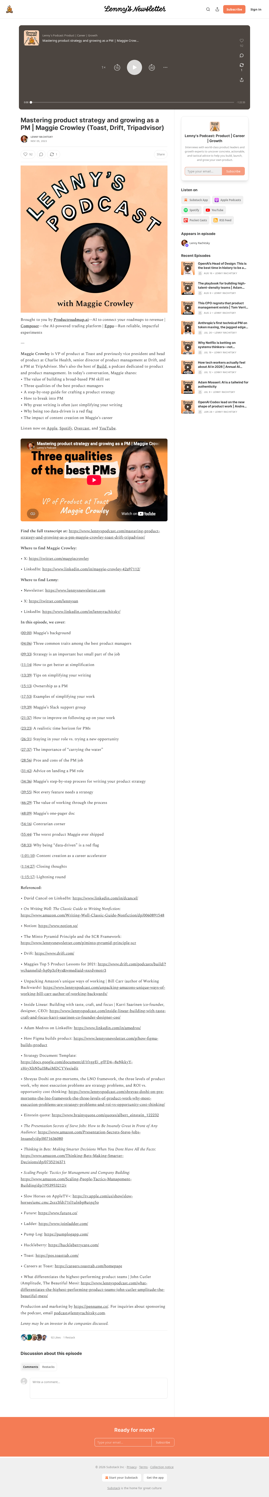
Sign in (256, 9)
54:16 (26, 824)
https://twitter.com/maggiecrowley (59, 559)
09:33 (26, 654)
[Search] (208, 9)
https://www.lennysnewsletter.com (75, 590)
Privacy (132, 1467)
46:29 (26, 803)
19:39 (26, 707)
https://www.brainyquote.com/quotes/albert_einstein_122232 (105, 1115)
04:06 (26, 643)
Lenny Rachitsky (42, 136)
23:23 (26, 728)
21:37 (26, 718)
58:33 (26, 845)
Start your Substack (123, 1478)
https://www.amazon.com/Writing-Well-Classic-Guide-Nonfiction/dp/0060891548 (92, 915)
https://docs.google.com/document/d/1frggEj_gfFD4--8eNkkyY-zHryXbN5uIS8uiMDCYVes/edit (77, 1065)
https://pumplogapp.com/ (66, 1234)
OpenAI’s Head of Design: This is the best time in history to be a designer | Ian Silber (222, 266)
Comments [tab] (30, 1367)
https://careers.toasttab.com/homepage (88, 1266)
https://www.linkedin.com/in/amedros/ (107, 1028)
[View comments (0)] (241, 55)
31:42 (26, 771)
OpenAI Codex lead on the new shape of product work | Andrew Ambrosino (222, 404)
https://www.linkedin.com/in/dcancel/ (105, 898)
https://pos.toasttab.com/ (57, 1256)
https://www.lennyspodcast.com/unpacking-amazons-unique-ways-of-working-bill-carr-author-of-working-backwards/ (93, 991)
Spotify (65, 428)
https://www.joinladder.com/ (63, 1224)
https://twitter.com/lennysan (53, 601)
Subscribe (234, 9)
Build (102, 366)
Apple (52, 428)
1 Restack (69, 1337)
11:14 (26, 665)
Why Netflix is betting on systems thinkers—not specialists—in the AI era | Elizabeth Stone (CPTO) (217, 345)
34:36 (26, 781)
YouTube (107, 428)
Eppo (109, 326)
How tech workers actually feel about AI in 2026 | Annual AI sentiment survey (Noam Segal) (222, 364)
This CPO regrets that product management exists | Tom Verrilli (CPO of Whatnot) (223, 305)
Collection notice (162, 1467)
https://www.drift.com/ (54, 953)
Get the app (155, 1478)
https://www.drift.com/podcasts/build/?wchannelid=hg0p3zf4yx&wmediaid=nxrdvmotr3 (93, 967)
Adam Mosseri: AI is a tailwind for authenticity (223, 384)
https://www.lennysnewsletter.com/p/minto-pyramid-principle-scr (78, 943)
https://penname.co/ (91, 1307)
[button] (103, 67)
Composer (30, 326)
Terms (143, 1467)
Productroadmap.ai (71, 320)
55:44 (26, 834)
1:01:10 (28, 856)
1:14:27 (28, 866)
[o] (188, 268)
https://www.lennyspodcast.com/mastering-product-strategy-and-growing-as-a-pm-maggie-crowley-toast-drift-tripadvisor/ (90, 534)
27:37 (26, 750)
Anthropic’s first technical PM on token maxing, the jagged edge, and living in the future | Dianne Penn (222, 325)
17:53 (26, 697)
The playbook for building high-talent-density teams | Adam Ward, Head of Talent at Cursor (222, 285)
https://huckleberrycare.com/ (73, 1245)
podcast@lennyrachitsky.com (79, 1313)
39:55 (26, 792)
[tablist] (39, 1367)
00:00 (26, 633)
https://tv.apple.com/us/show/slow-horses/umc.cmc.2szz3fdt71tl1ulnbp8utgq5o (77, 1199)
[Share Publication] (217, 9)
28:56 (26, 760)
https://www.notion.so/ (58, 926)
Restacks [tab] (48, 1367)
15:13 (26, 686)
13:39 (26, 675)
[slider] (132, 102)
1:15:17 (28, 877)
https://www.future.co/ (57, 1213)
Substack (113, 1488)
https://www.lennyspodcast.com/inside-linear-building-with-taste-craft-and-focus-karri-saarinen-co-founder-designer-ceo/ (93, 1014)
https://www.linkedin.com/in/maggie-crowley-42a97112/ (91, 569)
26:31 (26, 739)
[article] (214, 268)
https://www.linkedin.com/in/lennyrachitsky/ (81, 612)
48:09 (26, 813)
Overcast (82, 428)
